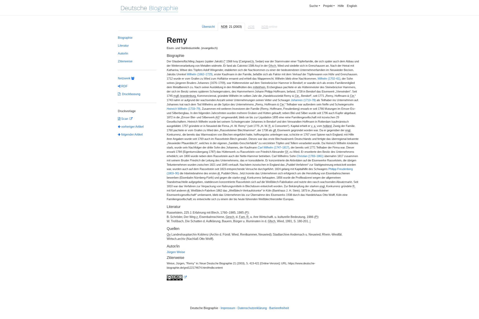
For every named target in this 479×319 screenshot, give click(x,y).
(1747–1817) (273, 147)
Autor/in (123, 53)
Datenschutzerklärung (252, 308)
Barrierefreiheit (279, 308)
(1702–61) (329, 78)
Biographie (125, 37)
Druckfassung (130, 94)
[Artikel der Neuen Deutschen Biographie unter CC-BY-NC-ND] (177, 277)
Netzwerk (124, 78)
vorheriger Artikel (132, 126)
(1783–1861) (310, 156)
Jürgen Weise (176, 252)
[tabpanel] (239, 159)
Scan (124, 118)
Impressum (228, 308)
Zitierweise (125, 61)
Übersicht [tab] (208, 26)
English (352, 5)
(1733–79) (183, 108)
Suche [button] (313, 5)
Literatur (123, 45)
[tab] (231, 27)
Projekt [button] (327, 5)
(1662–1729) (200, 74)
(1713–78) (303, 100)
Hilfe (341, 5)
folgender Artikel (131, 134)
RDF (124, 86)
